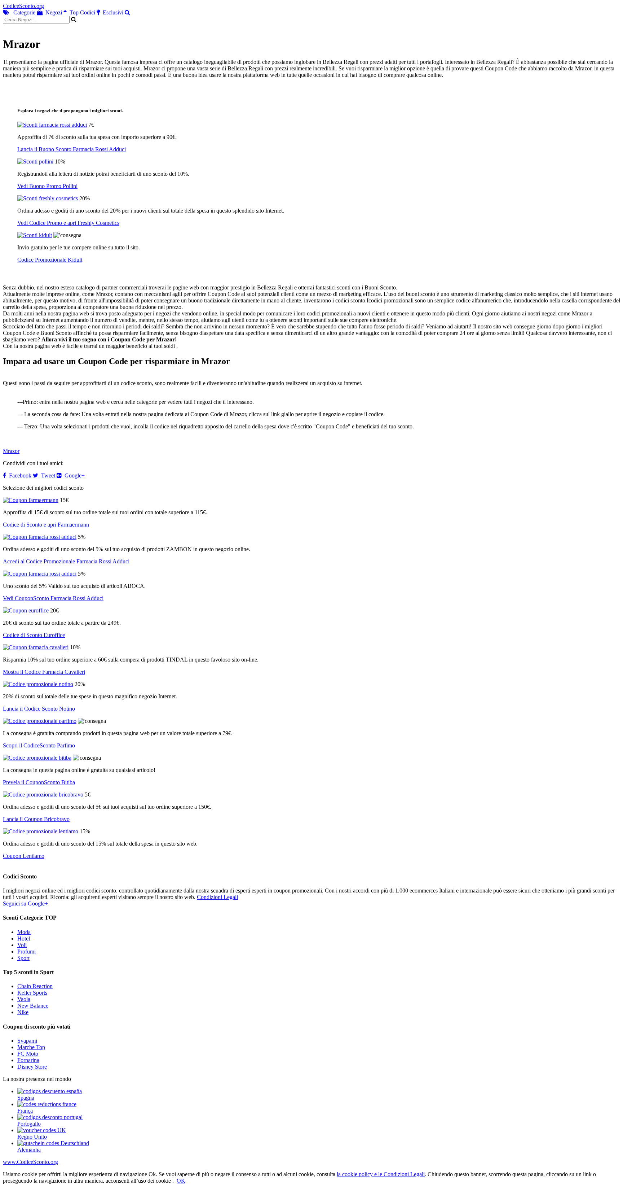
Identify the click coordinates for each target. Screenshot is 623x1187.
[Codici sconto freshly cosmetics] (47, 198)
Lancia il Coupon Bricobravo (36, 819)
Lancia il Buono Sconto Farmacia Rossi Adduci (71, 149)
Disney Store (32, 1067)
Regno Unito (32, 1137)
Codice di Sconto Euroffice (34, 635)
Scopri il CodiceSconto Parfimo (39, 745)
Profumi (26, 951)
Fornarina (28, 1060)
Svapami (27, 1041)
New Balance (32, 1006)
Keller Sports (32, 993)
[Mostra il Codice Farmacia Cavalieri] (36, 647)
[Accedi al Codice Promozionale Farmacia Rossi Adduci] (39, 537)
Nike (22, 1012)
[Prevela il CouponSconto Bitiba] (37, 758)
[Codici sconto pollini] (35, 161)
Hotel (23, 938)
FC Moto (27, 1054)
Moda (24, 932)
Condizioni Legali (217, 897)
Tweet (46, 475)
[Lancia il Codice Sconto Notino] (38, 684)
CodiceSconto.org (23, 6)
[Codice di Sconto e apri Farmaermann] (30, 500)
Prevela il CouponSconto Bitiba (39, 782)
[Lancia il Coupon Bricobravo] (43, 794)
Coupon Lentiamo (23, 856)
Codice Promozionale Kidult (49, 260)
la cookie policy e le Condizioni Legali (381, 1174)
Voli (22, 945)
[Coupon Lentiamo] (40, 831)
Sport (23, 958)
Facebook (18, 475)
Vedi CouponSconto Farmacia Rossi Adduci (53, 598)
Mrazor (11, 451)
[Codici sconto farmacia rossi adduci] (52, 125)
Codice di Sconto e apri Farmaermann (46, 525)
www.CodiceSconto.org (30, 1162)
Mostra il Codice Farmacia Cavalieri (44, 672)
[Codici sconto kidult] (34, 235)
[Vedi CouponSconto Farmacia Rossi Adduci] (39, 574)
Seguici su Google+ (25, 903)
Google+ (73, 475)
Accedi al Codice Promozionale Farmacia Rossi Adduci (66, 561)
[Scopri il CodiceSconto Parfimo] (39, 721)
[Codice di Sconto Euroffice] (26, 610)
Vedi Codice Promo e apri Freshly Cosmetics (68, 223)
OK (181, 1181)
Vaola (23, 999)
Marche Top (31, 1047)
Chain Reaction (35, 986)
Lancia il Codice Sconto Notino (39, 709)
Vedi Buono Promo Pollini (47, 186)
